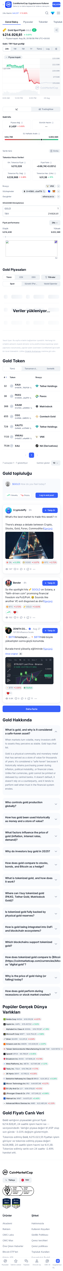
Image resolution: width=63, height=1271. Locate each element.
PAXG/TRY (34, 332)
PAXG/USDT (35, 308)
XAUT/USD (34, 370)
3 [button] (28, 379)
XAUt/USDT (35, 300)
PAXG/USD (34, 316)
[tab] (17, 109)
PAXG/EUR (34, 363)
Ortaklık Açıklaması (33, 406)
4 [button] (34, 379)
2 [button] (22, 379)
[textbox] (35, 540)
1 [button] (16, 379)
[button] (11, 379)
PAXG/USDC (35, 347)
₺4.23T (16, 13)
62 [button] (46, 379)
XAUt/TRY (34, 355)
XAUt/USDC (35, 340)
